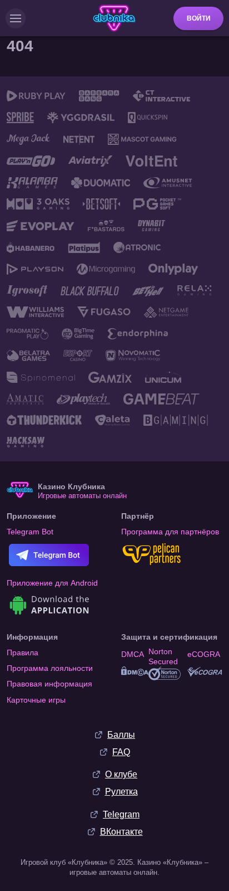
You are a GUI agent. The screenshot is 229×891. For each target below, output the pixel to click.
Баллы (121, 734)
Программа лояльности (50, 668)
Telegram (121, 814)
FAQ (121, 752)
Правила (22, 652)
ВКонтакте (121, 831)
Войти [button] (199, 18)
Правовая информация (49, 683)
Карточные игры (36, 699)
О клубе (121, 774)
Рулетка (121, 791)
